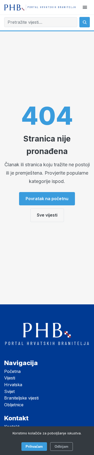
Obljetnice (14, 404)
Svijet (9, 391)
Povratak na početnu (47, 198)
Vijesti (9, 377)
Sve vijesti (47, 215)
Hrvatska (13, 384)
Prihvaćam (34, 446)
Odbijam (61, 446)
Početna (12, 371)
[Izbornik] (85, 7)
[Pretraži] (84, 22)
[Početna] (40, 7)
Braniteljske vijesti (21, 398)
